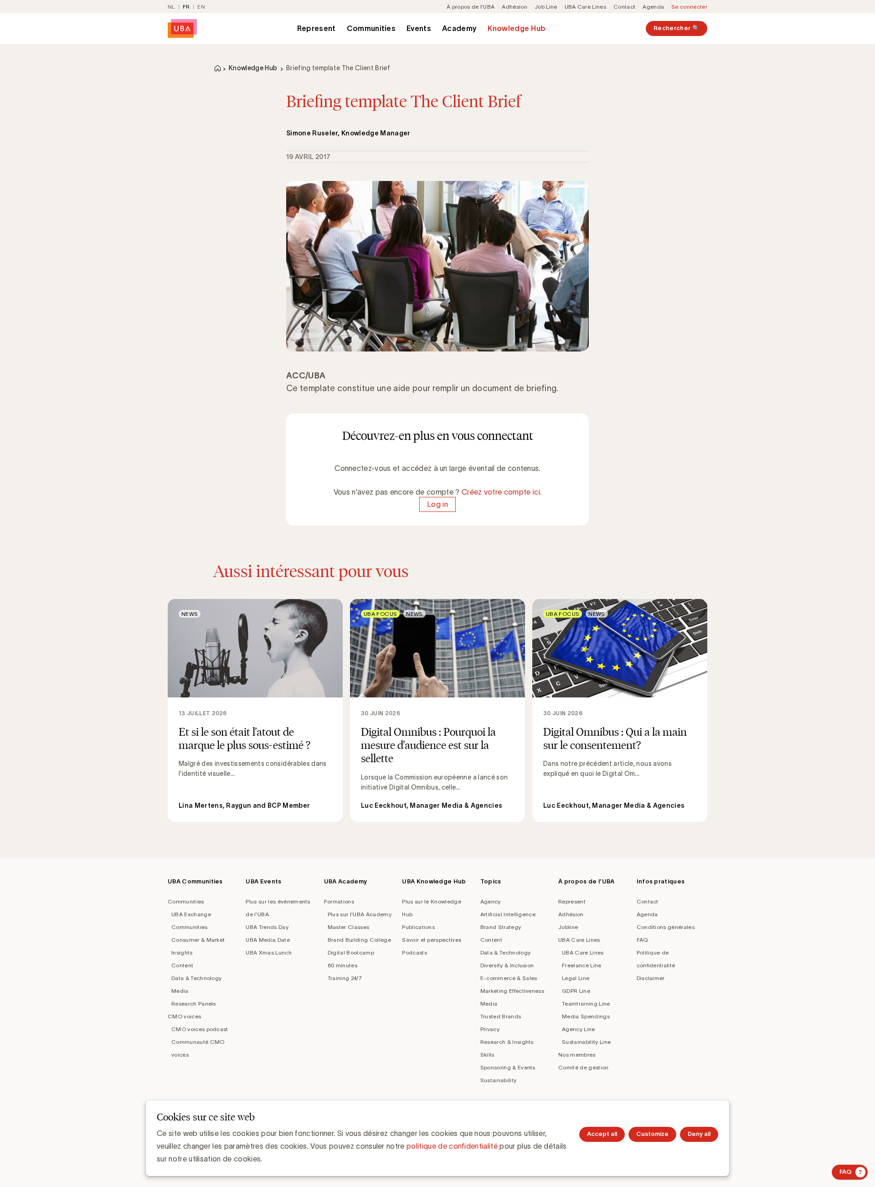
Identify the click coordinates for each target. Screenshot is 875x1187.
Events (419, 28)
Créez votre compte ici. (501, 492)
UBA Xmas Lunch (268, 952)
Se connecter (689, 7)
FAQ (642, 940)
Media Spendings (586, 1016)
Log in (437, 505)
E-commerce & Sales (508, 978)
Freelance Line (581, 965)
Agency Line (578, 1029)
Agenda (653, 7)
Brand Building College (359, 940)
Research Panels (193, 1003)
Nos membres (577, 1055)
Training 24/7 (345, 978)
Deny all (699, 1133)
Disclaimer (651, 978)
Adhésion (514, 7)
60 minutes (342, 965)
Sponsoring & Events (507, 1067)
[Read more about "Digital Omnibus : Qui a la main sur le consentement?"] (619, 710)
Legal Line (575, 978)
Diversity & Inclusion (507, 965)
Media (180, 991)
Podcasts (414, 952)
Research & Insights (507, 1042)
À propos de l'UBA (470, 7)
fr (186, 7)
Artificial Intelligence (507, 914)
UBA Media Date (267, 940)
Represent (316, 28)
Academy (459, 28)
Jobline (568, 927)
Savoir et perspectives (431, 940)
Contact (624, 7)
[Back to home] (182, 28)
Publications (418, 927)
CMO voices (184, 1016)
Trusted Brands (500, 1016)
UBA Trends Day (267, 927)
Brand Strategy (500, 927)
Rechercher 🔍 (677, 28)
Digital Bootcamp (351, 952)
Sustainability (498, 1080)
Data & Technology (196, 978)
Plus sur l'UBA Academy (359, 914)
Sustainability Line (586, 1042)
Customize (652, 1133)
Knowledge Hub (517, 28)
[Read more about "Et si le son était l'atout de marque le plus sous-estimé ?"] (255, 710)
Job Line (546, 7)
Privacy (489, 1029)
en (201, 7)
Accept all (602, 1133)
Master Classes (348, 927)
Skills (487, 1055)
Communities (371, 28)
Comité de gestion (583, 1067)
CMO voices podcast (199, 1029)
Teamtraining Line (586, 1003)
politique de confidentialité (452, 1146)
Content (182, 965)
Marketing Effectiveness (512, 991)
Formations (339, 901)
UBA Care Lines (585, 7)
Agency (490, 901)
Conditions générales (666, 927)
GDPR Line (576, 991)
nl (171, 7)
